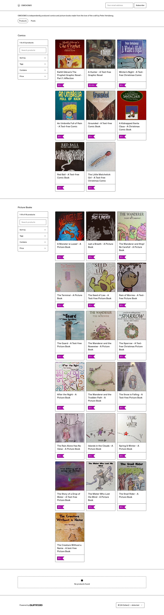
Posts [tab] (33, 21)
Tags (21, 64)
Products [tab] (23, 21)
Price (22, 76)
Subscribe (140, 5)
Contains (23, 70)
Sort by (23, 58)
